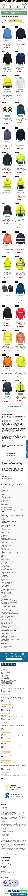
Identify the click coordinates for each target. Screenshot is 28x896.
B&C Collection (4, 645)
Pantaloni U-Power (5, 603)
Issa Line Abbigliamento (6, 569)
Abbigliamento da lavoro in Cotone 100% (10, 541)
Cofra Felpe (4, 595)
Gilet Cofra (3, 598)
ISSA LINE (3, 491)
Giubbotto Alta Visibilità (6, 546)
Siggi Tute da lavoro (5, 625)
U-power (3, 487)
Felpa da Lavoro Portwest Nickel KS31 (7, 322)
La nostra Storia (5, 832)
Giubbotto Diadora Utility (7, 588)
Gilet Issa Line (4, 576)
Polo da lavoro (4, 531)
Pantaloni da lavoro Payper (7, 561)
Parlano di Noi (5, 835)
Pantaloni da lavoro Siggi (7, 618)
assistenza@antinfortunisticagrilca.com (13, 875)
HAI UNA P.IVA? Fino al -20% (5, 1)
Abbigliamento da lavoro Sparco (8, 630)
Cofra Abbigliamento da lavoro (8, 589)
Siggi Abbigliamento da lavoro (8, 496)
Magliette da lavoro (5, 532)
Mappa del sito (5, 834)
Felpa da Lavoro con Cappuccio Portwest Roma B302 (7, 145)
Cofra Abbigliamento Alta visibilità (9, 600)
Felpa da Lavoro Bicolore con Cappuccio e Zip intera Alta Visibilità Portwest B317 (20, 222)
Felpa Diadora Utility (6, 585)
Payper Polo (4, 565)
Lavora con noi (5, 838)
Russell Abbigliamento (6, 507)
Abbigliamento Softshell (6, 633)
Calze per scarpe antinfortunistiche (9, 552)
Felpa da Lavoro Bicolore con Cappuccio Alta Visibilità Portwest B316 (7, 94)
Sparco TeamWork (5, 497)
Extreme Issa (4, 578)
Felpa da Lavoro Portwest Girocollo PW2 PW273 (20, 68)
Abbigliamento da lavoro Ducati (8, 636)
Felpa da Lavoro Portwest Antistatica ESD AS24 (7, 44)
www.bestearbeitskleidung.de (19, 844)
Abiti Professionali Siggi (6, 501)
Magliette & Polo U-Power (7, 610)
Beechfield (3, 647)
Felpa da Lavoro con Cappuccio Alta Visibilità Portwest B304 (7, 274)
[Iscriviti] (20, 659)
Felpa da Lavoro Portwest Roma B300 (20, 43)
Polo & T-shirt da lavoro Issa (7, 571)
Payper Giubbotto (5, 559)
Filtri (6, 20)
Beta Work (3, 503)
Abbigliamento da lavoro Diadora (9, 581)
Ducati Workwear (5, 500)
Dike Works (4, 499)
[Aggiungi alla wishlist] (11, 27)
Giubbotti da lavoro (5, 536)
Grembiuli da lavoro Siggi (7, 622)
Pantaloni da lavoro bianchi (7, 526)
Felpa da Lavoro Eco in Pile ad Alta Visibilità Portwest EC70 (20, 348)
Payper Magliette (5, 564)
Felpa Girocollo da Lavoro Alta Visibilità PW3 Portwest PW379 (7, 372)
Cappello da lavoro (5, 551)
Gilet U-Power (4, 609)
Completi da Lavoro (5, 555)
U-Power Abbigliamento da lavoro (9, 602)
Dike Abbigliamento (5, 637)
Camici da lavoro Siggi (6, 620)
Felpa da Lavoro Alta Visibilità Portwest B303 (20, 323)
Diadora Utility (4, 490)
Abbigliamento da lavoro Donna (8, 556)
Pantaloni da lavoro (5, 517)
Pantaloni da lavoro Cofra (7, 590)
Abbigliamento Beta (5, 635)
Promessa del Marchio (7, 830)
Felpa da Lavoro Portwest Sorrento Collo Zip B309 (7, 68)
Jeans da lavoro (5, 524)
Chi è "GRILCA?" (5, 828)
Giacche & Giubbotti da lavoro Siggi (9, 628)
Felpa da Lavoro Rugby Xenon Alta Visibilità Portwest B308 (20, 274)
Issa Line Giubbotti (5, 573)
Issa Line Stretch (5, 579)
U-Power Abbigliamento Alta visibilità (9, 613)
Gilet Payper (4, 568)
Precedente (3, 683)
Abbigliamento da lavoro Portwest (9, 642)
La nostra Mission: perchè (7, 831)
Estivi (2, 518)
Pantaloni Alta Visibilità (6, 545)
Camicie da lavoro (5, 548)
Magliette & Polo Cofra (6, 593)
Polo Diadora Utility (5, 586)
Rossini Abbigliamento (6, 506)
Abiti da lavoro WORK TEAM (7, 640)
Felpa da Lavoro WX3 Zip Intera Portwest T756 (7, 299)
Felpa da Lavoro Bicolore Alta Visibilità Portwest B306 (21, 169)
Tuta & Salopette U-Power (7, 612)
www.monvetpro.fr (17, 840)
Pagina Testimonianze (7, 837)
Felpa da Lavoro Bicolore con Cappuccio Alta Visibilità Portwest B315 (20, 195)
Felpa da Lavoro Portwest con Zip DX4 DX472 (21, 119)
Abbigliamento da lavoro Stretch (8, 539)
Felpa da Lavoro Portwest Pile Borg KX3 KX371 (7, 220)
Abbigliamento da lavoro (7, 514)
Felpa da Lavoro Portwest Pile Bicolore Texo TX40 (7, 169)
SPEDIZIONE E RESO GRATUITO (14, 1)
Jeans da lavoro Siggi (6, 623)
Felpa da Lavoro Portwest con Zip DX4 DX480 (21, 299)
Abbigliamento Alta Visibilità (7, 542)
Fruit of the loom (5, 643)
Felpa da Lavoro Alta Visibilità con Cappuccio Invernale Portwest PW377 (7, 120)
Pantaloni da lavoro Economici (8, 525)
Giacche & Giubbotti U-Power (8, 606)
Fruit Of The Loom (5, 504)
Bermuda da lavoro (5, 529)
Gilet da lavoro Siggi (5, 619)
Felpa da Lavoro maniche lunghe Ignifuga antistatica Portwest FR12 (7, 398)
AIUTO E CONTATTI (23, 1)
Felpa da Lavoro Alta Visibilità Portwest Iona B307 (20, 249)
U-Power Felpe (4, 608)
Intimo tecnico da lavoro (6, 554)
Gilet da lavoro (4, 528)
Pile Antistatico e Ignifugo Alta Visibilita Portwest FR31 (21, 397)
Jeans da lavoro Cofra (6, 592)
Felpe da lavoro (4, 535)
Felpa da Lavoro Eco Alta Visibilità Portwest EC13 (7, 348)
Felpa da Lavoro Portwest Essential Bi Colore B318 (21, 145)
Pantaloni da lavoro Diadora (7, 582)
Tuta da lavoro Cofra (6, 599)
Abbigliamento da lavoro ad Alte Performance (12, 515)
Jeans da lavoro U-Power (7, 605)
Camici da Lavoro (5, 549)
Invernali (3, 519)
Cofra (2, 489)
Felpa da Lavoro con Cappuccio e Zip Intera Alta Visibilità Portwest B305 (7, 194)
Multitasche (4, 522)
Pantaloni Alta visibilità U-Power (8, 615)
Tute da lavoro (4, 534)
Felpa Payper (4, 562)
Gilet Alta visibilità (5, 544)
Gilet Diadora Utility (5, 583)
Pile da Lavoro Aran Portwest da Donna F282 (20, 93)
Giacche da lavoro (5, 538)
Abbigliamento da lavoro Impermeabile (10, 639)
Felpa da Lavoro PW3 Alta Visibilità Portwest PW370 (7, 249)
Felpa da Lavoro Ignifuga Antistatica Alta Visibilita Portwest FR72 (20, 372)
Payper (3, 493)
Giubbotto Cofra (5, 596)
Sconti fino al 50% (27, 451)
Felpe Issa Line (4, 575)
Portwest (3, 494)
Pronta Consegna (16, 20)
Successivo (9, 683)
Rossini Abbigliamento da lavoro (8, 632)
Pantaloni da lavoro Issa (7, 572)
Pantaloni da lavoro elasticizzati (8, 521)
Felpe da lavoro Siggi (6, 626)
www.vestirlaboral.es (17, 848)
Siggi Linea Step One (6, 629)
